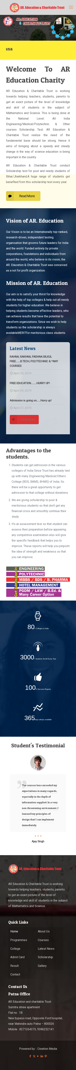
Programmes (18, 940)
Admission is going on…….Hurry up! (30, 400)
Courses (43, 940)
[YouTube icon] (38, 1056)
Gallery (42, 966)
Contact (15, 974)
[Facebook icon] (30, 1056)
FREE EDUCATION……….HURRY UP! (30, 383)
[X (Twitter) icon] (34, 1056)
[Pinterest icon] (45, 1056)
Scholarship (45, 957)
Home (14, 931)
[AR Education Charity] (38, 7)
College (15, 948)
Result (14, 966)
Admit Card (17, 957)
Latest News (46, 948)
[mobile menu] (71, 7)
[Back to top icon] (68, 1062)
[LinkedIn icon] (42, 1056)
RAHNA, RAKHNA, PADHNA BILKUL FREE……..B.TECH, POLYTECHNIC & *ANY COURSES (34, 361)
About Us (44, 931)
